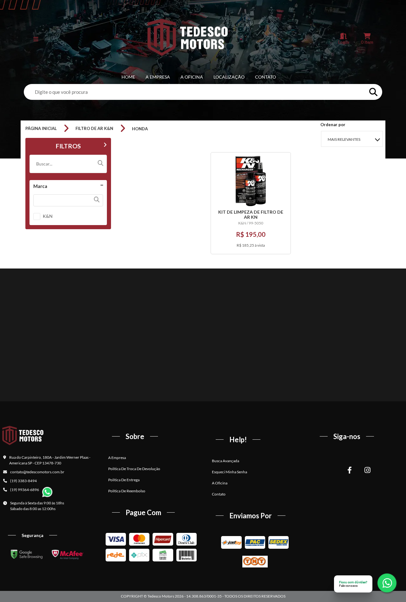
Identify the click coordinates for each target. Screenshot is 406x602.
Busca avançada (225, 460)
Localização (229, 77)
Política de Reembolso (126, 491)
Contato (265, 77)
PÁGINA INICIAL (41, 128)
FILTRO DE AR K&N (94, 128)
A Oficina (191, 77)
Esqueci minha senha (229, 471)
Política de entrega (124, 479)
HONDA (140, 128)
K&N (48, 216)
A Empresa (158, 77)
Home (128, 77)
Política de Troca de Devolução (134, 468)
